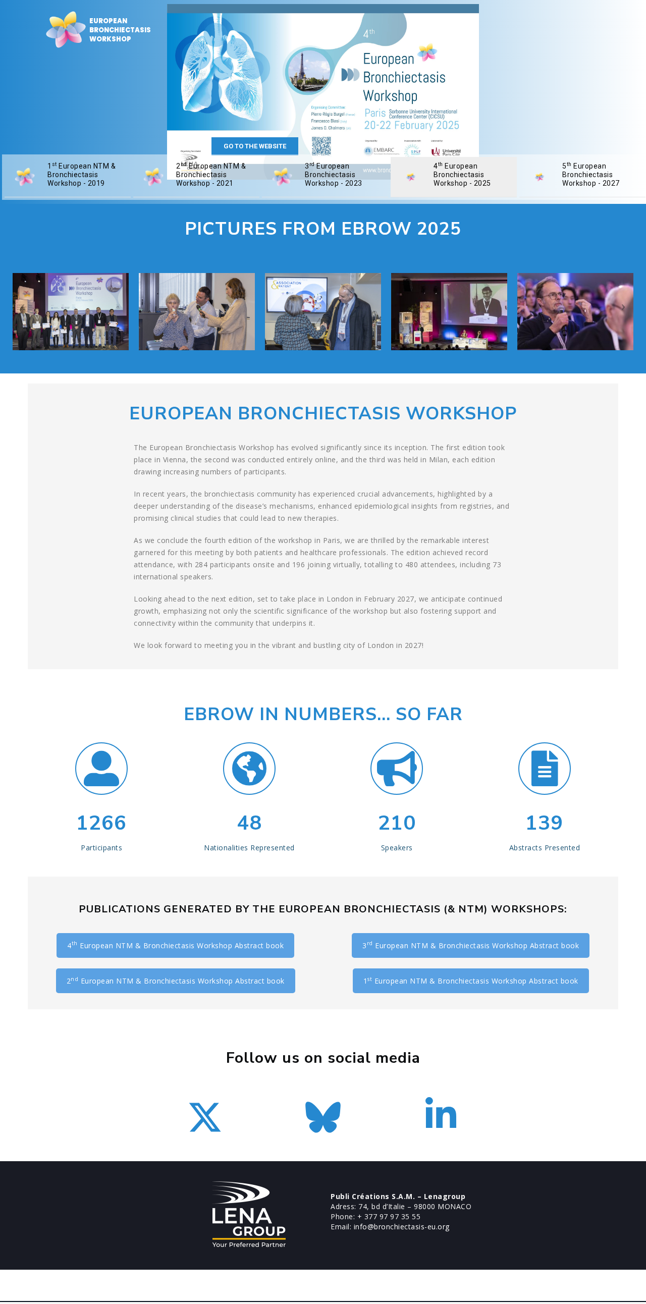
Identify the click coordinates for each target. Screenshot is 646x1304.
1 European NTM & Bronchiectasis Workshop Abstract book (470, 980)
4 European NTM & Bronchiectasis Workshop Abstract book (175, 945)
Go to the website (255, 146)
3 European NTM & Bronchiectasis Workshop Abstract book (470, 945)
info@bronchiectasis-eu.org (402, 1226)
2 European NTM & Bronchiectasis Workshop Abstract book (176, 980)
